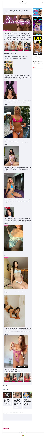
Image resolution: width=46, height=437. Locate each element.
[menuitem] (22, 435)
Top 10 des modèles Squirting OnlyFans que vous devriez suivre (7, 400)
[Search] (3, 2)
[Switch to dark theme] (42, 2)
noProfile (6, 385)
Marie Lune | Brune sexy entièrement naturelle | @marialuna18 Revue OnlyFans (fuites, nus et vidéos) (38, 61)
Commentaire (4, 413)
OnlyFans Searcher (35, 69)
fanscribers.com (23, 2)
